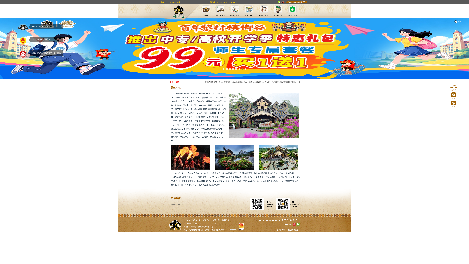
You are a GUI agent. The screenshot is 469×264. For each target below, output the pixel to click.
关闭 (459, 22)
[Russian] (297, 2)
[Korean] (303, 2)
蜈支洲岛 (180, 204)
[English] (290, 2)
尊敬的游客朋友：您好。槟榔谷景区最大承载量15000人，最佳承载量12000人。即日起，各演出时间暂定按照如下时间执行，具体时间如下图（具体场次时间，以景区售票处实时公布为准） (262, 82)
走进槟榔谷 (220, 16)
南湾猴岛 (173, 204)
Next (461, 50)
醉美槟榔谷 (249, 16)
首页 (206, 16)
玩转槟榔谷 (235, 16)
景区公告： (176, 82)
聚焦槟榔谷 (263, 16)
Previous (7, 50)
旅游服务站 (278, 16)
